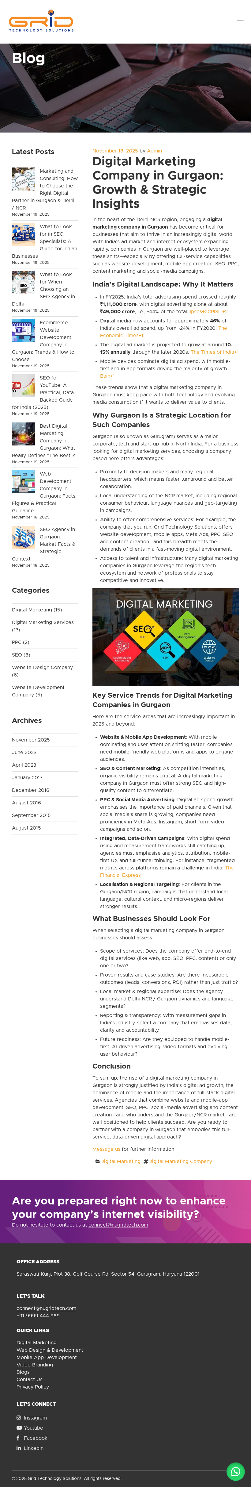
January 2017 (27, 777)
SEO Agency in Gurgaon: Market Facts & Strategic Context (44, 544)
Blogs (23, 1372)
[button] (236, 1471)
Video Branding (35, 1364)
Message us (106, 1149)
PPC (16, 642)
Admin (154, 150)
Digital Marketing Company (180, 1161)
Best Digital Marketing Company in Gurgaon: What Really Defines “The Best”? (43, 441)
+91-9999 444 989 (38, 1315)
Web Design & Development (50, 1350)
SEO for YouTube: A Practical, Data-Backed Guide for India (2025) (44, 393)
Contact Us (30, 1379)
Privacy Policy (33, 1387)
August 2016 (26, 802)
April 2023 (24, 765)
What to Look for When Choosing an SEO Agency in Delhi (43, 289)
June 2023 (24, 752)
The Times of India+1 (215, 352)
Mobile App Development (47, 1357)
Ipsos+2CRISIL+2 (209, 311)
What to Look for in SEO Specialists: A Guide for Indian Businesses (44, 241)
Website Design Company (42, 667)
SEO (17, 655)
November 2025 (31, 740)
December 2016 (30, 790)
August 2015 (26, 828)
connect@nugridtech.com (118, 1225)
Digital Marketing (120, 1161)
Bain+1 (107, 376)
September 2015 (31, 815)
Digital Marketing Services (43, 622)
